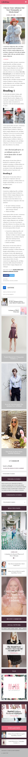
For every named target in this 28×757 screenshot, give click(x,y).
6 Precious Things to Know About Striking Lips (13, 488)
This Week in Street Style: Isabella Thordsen (12, 490)
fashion (12, 280)
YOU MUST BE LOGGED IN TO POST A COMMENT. (13, 468)
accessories (6, 280)
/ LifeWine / (6, 59)
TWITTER (12, 275)
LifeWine (5, 2)
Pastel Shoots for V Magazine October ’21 (11, 483)
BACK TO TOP (5, 753)
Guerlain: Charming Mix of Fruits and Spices (12, 485)
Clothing (5, 279)
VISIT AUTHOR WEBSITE (8, 294)
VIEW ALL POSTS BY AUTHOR (9, 292)
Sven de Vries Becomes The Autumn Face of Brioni (13, 486)
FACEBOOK (6, 275)
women (16, 280)
